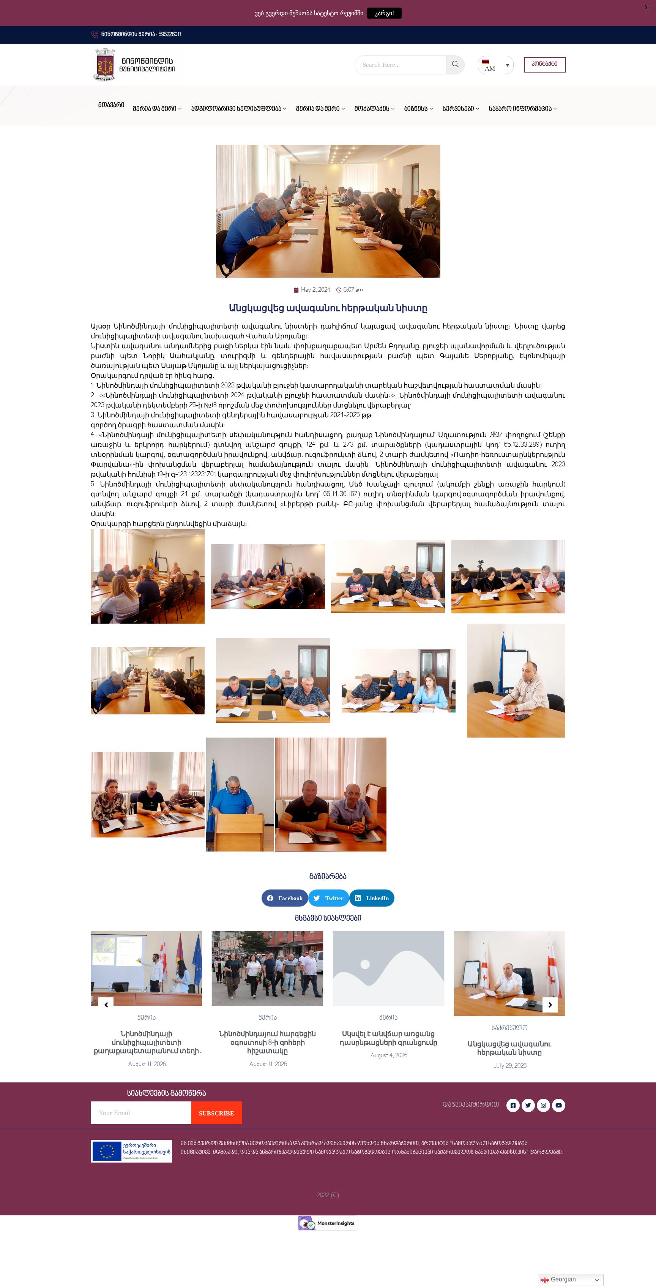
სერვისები (458, 109)
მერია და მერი (155, 109)
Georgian (562, 1279)
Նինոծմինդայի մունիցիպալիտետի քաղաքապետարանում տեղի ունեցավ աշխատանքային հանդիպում (146, 1051)
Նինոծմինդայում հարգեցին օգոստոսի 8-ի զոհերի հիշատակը (267, 1042)
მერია (146, 1018)
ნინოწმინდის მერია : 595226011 (141, 35)
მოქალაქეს (372, 109)
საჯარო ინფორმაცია (520, 109)
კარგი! (384, 13)
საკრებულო (510, 1028)
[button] (545, 65)
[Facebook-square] (513, 1105)
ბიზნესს (416, 109)
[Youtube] (558, 1105)
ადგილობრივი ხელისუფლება (236, 109)
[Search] (455, 64)
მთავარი (111, 105)
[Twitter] (528, 1105)
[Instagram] (543, 1105)
